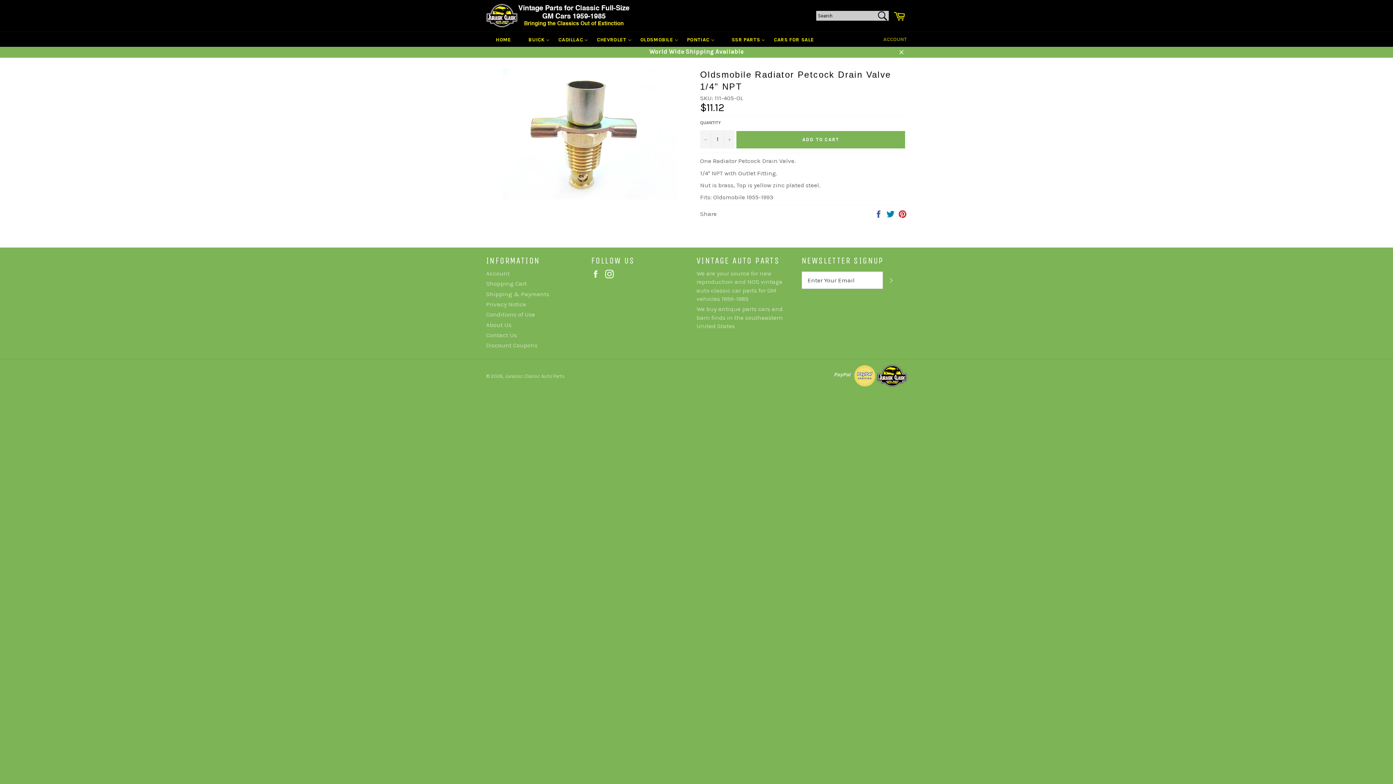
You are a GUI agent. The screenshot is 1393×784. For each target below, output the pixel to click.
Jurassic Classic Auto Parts (534, 376)
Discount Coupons (512, 345)
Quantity (710, 122)
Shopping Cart (506, 283)
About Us (498, 324)
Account (895, 39)
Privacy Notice (506, 304)
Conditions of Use (510, 314)
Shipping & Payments (517, 294)
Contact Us (501, 335)
